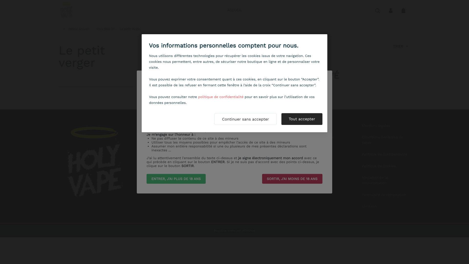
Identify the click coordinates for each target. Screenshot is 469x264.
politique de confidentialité (221, 97)
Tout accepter (302, 119)
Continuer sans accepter (245, 119)
